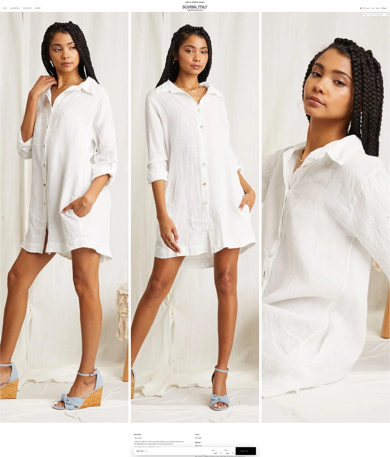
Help (372, 8)
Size (213, 450)
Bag (385, 8)
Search (367, 8)
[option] (195, 2)
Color (226, 450)
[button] (387, 217)
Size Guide (198, 438)
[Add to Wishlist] (254, 451)
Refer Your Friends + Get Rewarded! (373, 15)
